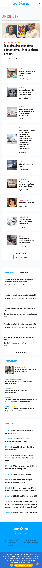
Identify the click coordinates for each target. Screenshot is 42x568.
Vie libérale (22, 69)
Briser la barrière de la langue (26, 165)
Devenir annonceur (30, 540)
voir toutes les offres (21, 352)
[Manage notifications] (37, 563)
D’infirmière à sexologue (26, 202)
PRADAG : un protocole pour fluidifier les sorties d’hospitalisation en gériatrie (19, 409)
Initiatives (22, 88)
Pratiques (18, 379)
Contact (10, 546)
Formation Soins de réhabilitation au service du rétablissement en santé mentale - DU (18, 280)
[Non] (40, 560)
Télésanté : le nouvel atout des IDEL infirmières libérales (27, 73)
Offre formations (10, 272)
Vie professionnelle (10, 42)
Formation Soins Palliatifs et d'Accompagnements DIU (20, 324)
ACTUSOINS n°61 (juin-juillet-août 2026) (25, 496)
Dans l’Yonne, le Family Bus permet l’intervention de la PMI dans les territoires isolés (26, 112)
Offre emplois (24, 272)
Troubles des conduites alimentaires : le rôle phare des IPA (21, 49)
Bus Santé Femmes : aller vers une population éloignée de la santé (26, 92)
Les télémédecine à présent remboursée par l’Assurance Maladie (26, 240)
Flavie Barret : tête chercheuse (22, 474)
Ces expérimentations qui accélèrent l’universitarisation (16, 391)
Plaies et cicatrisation (10, 379)
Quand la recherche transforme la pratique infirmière (25, 370)
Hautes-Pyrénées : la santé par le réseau (25, 512)
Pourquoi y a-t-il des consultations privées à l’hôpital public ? (26, 221)
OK (12, 565)
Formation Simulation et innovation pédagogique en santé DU (19, 338)
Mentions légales (10, 543)
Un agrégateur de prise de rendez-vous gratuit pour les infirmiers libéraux (27, 184)
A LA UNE (21, 162)
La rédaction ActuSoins (31, 543)
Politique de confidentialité (10, 540)
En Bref (21, 128)
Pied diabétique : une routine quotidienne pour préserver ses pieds (19, 382)
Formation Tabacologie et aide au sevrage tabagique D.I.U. (19, 309)
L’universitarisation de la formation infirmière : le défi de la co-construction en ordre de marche (21, 400)
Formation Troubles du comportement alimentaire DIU (20, 295)
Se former (17, 367)
